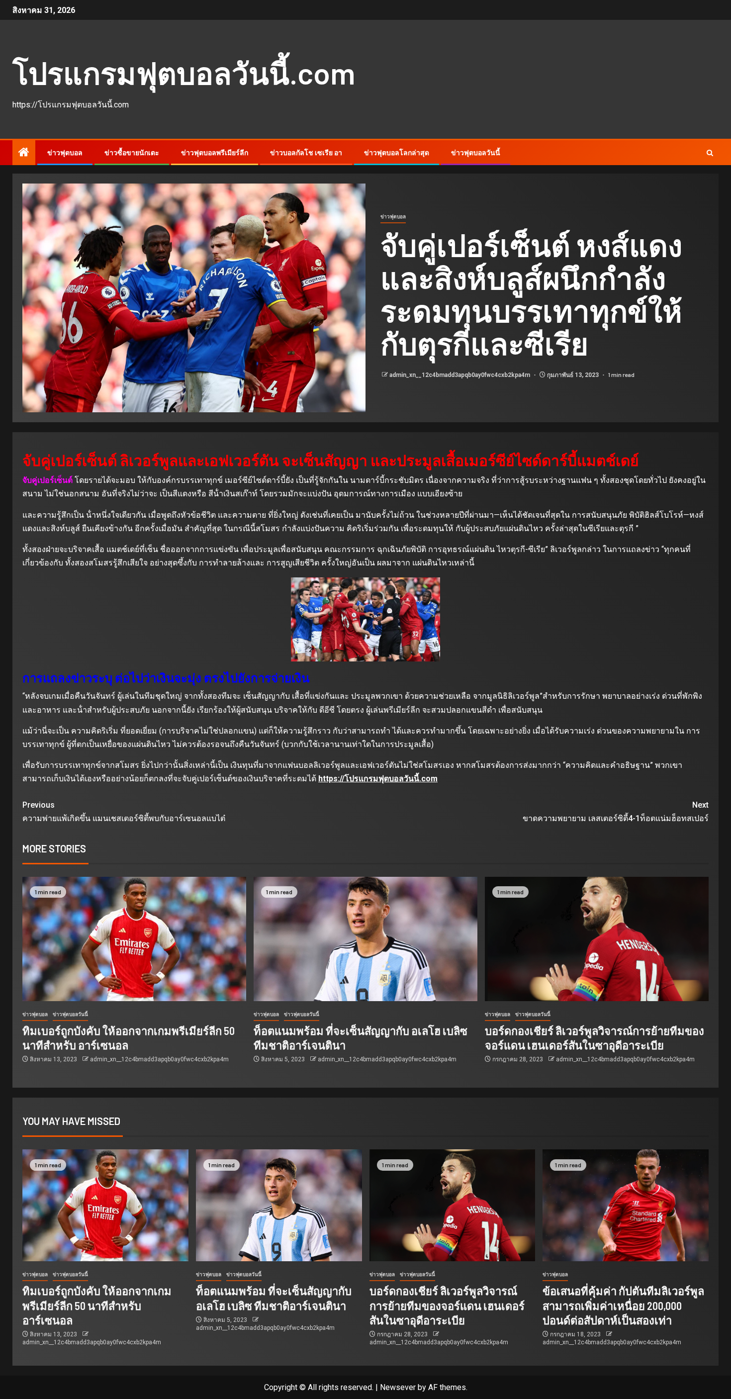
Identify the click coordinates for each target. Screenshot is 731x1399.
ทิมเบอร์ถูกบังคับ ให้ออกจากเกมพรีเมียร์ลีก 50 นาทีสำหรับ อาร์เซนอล (97, 1305)
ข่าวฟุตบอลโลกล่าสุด (396, 153)
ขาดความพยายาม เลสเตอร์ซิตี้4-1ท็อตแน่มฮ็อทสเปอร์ (616, 811)
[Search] (710, 153)
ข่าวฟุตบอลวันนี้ (475, 153)
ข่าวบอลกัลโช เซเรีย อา (306, 153)
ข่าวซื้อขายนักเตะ (131, 153)
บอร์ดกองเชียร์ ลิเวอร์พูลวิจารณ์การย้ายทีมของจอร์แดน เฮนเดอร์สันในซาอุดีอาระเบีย (447, 1305)
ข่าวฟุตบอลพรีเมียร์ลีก (214, 153)
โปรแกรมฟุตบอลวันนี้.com (183, 73)
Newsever (398, 1387)
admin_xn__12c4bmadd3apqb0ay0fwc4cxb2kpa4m (460, 375)
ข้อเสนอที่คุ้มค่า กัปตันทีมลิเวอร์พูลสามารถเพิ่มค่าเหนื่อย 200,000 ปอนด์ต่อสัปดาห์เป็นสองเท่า (623, 1305)
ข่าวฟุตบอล (65, 153)
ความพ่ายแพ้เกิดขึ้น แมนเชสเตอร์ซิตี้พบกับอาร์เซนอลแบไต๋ (123, 811)
